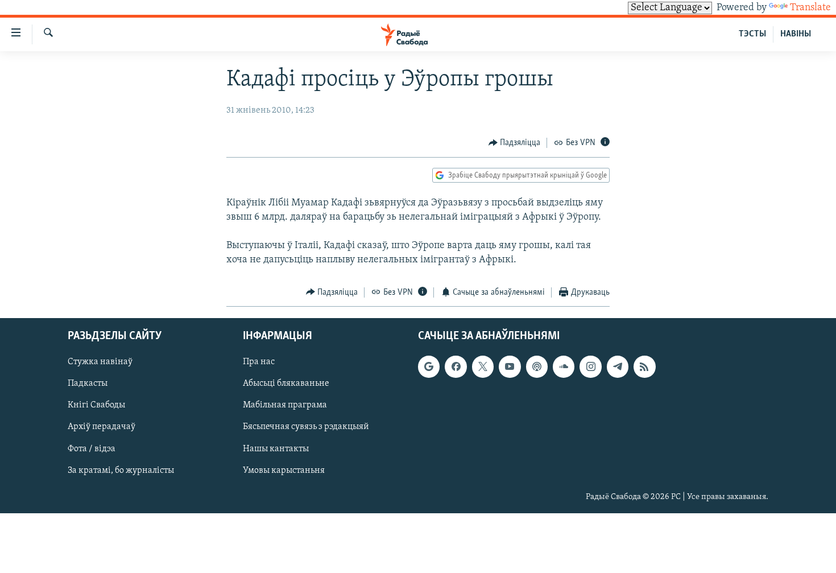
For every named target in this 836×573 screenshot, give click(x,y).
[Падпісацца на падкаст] (537, 367)
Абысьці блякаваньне (286, 384)
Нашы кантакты (276, 449)
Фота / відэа (91, 449)
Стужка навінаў (100, 362)
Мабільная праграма (285, 405)
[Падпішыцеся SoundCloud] (563, 367)
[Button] (515, 142)
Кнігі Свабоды (96, 405)
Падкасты (87, 384)
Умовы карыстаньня (284, 470)
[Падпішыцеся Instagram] (590, 367)
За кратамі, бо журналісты (121, 470)
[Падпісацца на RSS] (644, 367)
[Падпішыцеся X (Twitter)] (483, 367)
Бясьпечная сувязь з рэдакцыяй (306, 427)
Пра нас (259, 362)
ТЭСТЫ (752, 34)
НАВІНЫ (795, 34)
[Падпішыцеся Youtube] (509, 367)
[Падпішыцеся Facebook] (455, 367)
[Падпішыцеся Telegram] (617, 367)
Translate (810, 8)
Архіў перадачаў (101, 427)
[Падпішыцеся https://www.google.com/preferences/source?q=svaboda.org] (429, 367)
